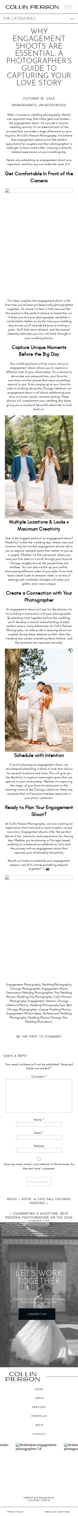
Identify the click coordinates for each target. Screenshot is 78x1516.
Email (39, 1133)
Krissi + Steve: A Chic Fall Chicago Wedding (39, 1201)
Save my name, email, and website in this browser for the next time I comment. (39, 1166)
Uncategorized (52, 105)
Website (39, 1146)
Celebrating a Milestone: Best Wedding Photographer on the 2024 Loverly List (39, 1217)
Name (39, 1120)
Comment (39, 1076)
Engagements (24, 105)
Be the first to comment (39, 1037)
